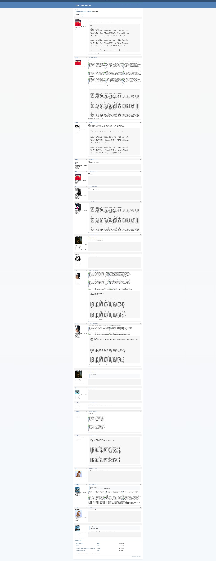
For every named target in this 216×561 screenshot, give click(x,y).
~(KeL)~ (76, 387)
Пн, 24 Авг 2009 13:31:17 (93, 387)
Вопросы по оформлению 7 (80, 550)
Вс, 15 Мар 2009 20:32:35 (93, 171)
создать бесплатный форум (136, 556)
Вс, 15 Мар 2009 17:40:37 (93, 159)
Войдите (81, 9)
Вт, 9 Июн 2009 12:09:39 (93, 186)
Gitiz (76, 201)
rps (75, 234)
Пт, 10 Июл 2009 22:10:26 (93, 234)
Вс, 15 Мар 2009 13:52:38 (93, 122)
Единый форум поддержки (81, 11)
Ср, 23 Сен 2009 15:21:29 (93, 507)
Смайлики (89, 11)
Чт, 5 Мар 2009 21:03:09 (93, 57)
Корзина (98, 543)
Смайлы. (77, 545)
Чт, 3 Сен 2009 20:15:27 (93, 402)
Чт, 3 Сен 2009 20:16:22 (93, 411)
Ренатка (76, 122)
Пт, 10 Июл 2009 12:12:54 (93, 201)
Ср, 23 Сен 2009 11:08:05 (93, 484)
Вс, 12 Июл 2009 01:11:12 (93, 270)
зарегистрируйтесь (88, 9)
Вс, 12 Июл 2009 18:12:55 (93, 323)
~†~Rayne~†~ (77, 402)
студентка (77, 484)
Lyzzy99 (76, 468)
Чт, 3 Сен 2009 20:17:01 (93, 435)
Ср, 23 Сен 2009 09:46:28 (93, 468)
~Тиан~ (76, 270)
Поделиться (88, 17)
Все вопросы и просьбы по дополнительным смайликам (85, 548)
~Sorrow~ (77, 186)
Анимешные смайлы (79, 543)
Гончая (76, 159)
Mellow (76, 57)
